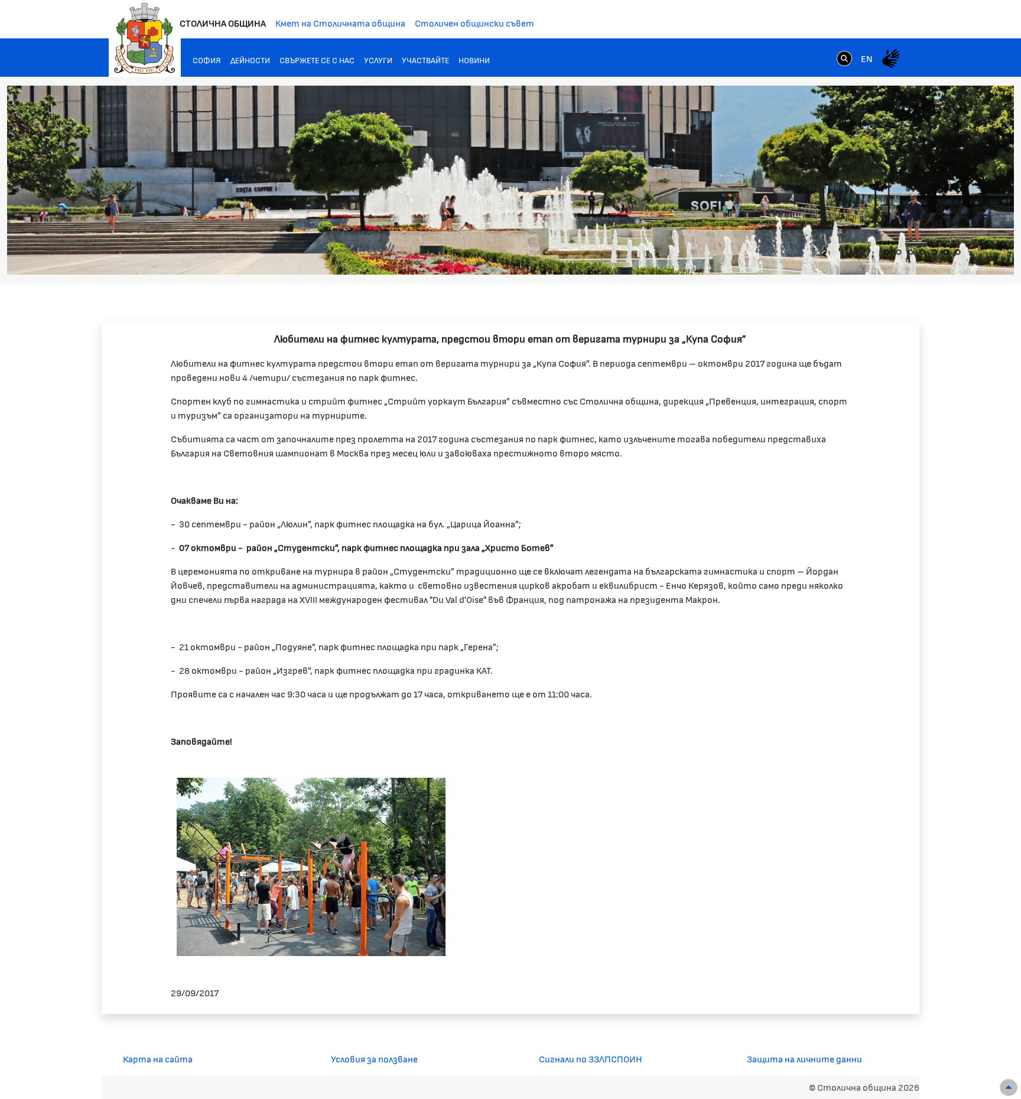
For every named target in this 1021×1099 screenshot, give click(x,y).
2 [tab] (899, 252)
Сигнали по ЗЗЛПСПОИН (590, 1058)
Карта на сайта (158, 1058)
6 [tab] (946, 252)
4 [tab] (922, 252)
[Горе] (1008, 1087)
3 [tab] (910, 252)
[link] (844, 58)
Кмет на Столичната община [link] (340, 22)
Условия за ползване (374, 1058)
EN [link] (867, 58)
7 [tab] (958, 252)
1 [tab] (887, 252)
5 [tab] (934, 252)
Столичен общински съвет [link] (474, 22)
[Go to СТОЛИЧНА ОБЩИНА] (145, 38)
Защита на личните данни (804, 1058)
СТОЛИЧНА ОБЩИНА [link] (223, 22)
